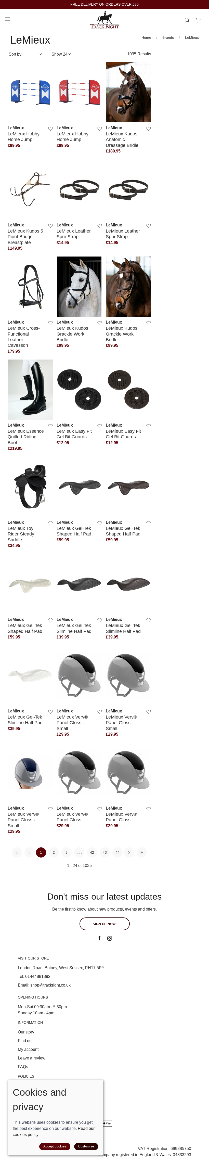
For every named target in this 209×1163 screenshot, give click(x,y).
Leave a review (31, 1058)
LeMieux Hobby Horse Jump (24, 136)
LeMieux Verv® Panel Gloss (72, 816)
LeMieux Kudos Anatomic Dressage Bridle (122, 139)
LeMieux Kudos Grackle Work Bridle (72, 333)
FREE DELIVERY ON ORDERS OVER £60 (104, 4)
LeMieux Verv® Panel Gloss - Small (72, 722)
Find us (24, 1041)
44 (117, 852)
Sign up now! (104, 924)
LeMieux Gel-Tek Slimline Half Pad (74, 628)
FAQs (23, 1067)
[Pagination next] (129, 852)
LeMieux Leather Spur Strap (74, 233)
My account (28, 1049)
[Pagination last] (142, 852)
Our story (26, 1032)
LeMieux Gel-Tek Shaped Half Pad (74, 531)
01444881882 (37, 976)
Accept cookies (54, 1146)
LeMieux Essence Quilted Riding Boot (26, 436)
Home (146, 37)
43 (105, 852)
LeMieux (192, 37)
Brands (168, 37)
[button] (7, 19)
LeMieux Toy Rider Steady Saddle (21, 534)
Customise (86, 1146)
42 (92, 852)
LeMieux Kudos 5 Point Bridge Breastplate (25, 236)
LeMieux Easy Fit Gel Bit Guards (74, 433)
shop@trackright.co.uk (50, 985)
